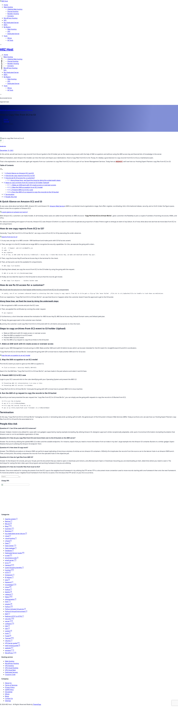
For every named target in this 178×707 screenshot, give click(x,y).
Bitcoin (8, 524)
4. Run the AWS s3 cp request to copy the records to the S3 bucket (34, 192)
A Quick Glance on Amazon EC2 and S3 (19, 173)
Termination (9, 194)
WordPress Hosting (10, 18)
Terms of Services (11, 685)
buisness (9, 529)
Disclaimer (9, 692)
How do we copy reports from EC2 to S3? (20, 175)
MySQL (8, 592)
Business (9, 531)
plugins (8, 604)
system (8, 631)
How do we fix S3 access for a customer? (20, 178)
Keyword (9, 582)
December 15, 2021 (6, 150)
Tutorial (29, 110)
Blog (8, 526)
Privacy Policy (10, 687)
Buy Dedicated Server (11, 23)
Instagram (9, 575)
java (7, 580)
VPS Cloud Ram (10, 670)
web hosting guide (12, 646)
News (15, 110)
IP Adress (9, 577)
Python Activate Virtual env (15, 609)
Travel (8, 636)
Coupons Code (10, 675)
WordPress (10, 653)
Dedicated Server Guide (14, 553)
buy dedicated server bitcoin (16, 534)
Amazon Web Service (57, 206)
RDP (7, 614)
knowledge (9, 110)
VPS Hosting (9, 666)
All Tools (10, 40)
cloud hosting (11, 538)
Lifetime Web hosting (14, 9)
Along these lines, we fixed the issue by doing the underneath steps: (35, 180)
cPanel (8, 541)
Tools (5, 36)
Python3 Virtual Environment (16, 611)
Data (7, 543)
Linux (8, 587)
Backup (8, 521)
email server (10, 560)
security (20, 110)
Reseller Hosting (13, 14)
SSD (7, 626)
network (9, 594)
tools (7, 633)
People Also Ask (11, 197)
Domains (10, 16)
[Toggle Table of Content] (1, 169)
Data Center (10, 546)
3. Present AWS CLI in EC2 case (21, 190)
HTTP (8, 572)
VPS (5, 20)
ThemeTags (37, 704)
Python (9, 607)
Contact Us (9, 698)
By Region (7, 27)
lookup (8, 590)
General (9, 565)
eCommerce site (11, 558)
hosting (2, 110)
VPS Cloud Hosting (11, 668)
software (9, 624)
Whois (9, 38)
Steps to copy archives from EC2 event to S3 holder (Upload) (27, 182)
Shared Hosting (12, 11)
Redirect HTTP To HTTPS (14, 616)
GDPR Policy (9, 690)
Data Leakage (11, 548)
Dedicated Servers (11, 672)
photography (10, 599)
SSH (7, 629)
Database (9, 551)
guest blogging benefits (14, 568)
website (9, 648)
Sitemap (8, 701)
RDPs (5, 25)
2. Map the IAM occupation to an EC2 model (26, 187)
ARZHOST (119, 161)
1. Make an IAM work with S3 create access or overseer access (33, 185)
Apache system (11, 519)
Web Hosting (8, 7)
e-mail (8, 555)
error (8, 563)
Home (6, 5)
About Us (8, 683)
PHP (8, 602)
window (9, 650)
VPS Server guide (12, 643)
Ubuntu (8, 641)
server (25, 110)
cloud (8, 536)
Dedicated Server (13, 34)
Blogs (7, 696)
